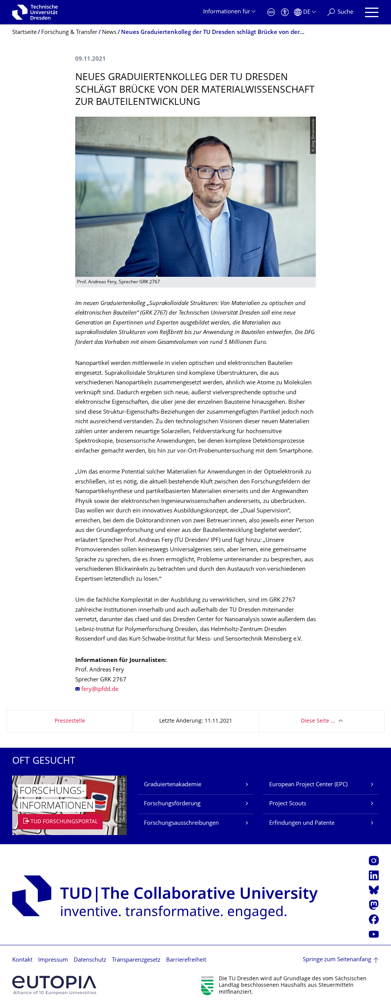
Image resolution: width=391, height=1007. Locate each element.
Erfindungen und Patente (301, 823)
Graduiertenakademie (172, 785)
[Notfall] (271, 12)
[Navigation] (372, 12)
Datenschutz (90, 960)
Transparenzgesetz (136, 960)
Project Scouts (287, 804)
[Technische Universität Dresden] (35, 12)
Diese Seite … (318, 721)
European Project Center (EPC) (308, 785)
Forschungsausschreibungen (181, 823)
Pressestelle (70, 721)
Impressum (53, 960)
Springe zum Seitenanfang (337, 960)
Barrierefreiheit (186, 960)
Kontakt (22, 960)
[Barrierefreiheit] (285, 12)
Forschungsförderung (172, 804)
